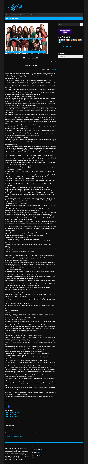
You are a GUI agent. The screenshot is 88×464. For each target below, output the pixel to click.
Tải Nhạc (27, 14)
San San (38, 452)
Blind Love (13, 436)
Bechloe (8, 436)
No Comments (14, 55)
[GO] (81, 24)
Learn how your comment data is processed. (33, 432)
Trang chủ (8, 14)
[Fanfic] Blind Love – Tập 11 (12, 414)
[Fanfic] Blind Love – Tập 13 (12, 412)
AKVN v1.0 (71, 446)
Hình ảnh (33, 14)
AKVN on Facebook (64, 46)
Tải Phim (20, 14)
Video (39, 14)
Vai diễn (14, 14)
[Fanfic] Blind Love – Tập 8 (11, 416)
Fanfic (20, 55)
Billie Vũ (54, 69)
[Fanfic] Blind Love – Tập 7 (11, 418)
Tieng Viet (20, 436)
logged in (13, 429)
